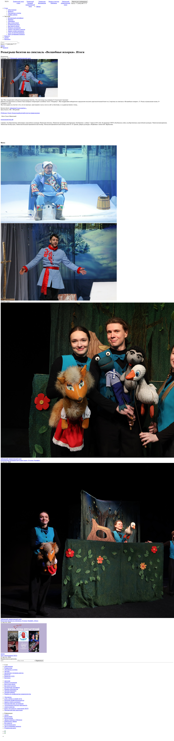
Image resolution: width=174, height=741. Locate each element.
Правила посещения (14, 28)
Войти (3, 46)
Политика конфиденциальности (14, 700)
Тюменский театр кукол (18, 2)
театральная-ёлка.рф (7, 119)
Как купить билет (13, 23)
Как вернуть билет (13, 26)
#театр (10, 113)
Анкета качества (9, 707)
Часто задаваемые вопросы (16, 34)
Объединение (12, 10)
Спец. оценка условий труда (13, 698)
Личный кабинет (9, 692)
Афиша (38, 6)
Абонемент (11, 21)
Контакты (7, 39)
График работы (12, 14)
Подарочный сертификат (15, 18)
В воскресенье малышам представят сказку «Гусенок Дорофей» (20, 460)
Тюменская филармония (42, 2)
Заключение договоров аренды (13, 673)
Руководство (8, 668)
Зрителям (7, 681)
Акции (6, 37)
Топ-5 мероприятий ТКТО (9, 655)
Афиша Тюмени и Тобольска (13, 720)
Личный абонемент (10, 690)
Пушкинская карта (14, 24)
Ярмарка (10, 19)
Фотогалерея (8, 716)
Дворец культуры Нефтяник (53, 2)
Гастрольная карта (10, 724)
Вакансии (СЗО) (9, 676)
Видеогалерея (8, 718)
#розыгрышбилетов (18, 113)
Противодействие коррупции (13, 710)
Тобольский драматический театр (65, 3)
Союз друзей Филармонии (16, 32)
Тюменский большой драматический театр (30, 4)
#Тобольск (4, 113)
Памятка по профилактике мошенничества (17, 694)
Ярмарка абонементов (11, 689)
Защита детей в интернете (16, 31)
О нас (6, 8)
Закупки (7, 671)
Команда (10, 11)
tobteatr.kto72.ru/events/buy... (18, 108)
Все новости (8, 723)
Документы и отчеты (14, 13)
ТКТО (3, 654)
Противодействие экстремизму (14, 703)
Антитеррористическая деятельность (15, 705)
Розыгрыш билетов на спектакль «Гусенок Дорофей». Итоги (19, 621)
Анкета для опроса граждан (16, 29)
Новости (7, 36)
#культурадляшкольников (32, 113)
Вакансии (7, 674)
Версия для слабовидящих (79, 1)
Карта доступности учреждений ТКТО (16, 708)
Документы (8, 697)
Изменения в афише (10, 721)
